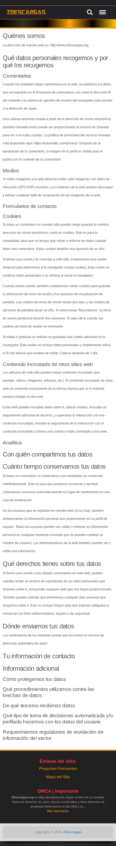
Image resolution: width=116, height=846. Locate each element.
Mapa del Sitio (58, 777)
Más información (58, 811)
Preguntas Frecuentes (58, 768)
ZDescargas (72, 832)
